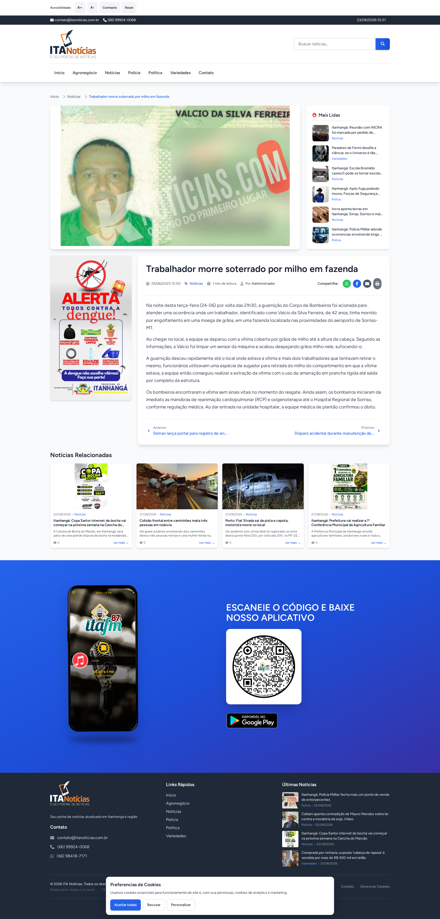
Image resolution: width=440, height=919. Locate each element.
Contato (206, 72)
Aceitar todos (125, 905)
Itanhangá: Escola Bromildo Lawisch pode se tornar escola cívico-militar (356, 173)
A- (92, 7)
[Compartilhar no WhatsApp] (347, 284)
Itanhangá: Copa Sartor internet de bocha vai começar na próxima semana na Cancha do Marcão (89, 525)
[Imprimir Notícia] (377, 283)
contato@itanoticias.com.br (82, 837)
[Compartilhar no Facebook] (357, 284)
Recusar (153, 905)
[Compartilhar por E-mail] (367, 284)
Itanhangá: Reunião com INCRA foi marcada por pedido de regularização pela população (357, 132)
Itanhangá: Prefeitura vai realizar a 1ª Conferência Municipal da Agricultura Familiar (348, 522)
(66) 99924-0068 (122, 20)
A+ (79, 7)
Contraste (110, 7)
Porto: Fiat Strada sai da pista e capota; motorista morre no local (256, 522)
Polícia (134, 72)
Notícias (112, 72)
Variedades (180, 72)
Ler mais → (121, 542)
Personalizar (181, 905)
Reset (129, 7)
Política (155, 72)
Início (59, 72)
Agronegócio (85, 72)
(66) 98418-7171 (72, 856)
